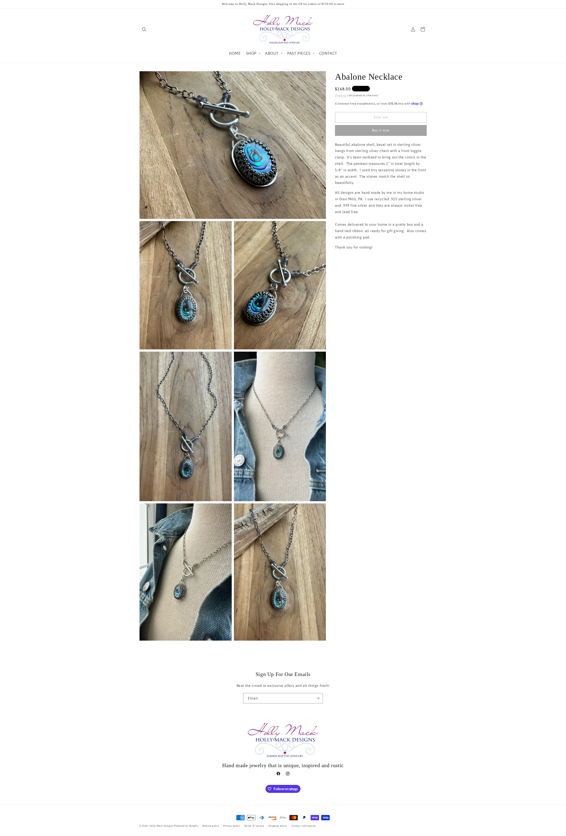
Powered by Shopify (186, 825)
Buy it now (381, 130)
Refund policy (210, 825)
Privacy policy (231, 825)
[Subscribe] (318, 698)
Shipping (341, 95)
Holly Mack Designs (161, 825)
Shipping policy (277, 825)
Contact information (303, 825)
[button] (144, 29)
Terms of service (254, 825)
